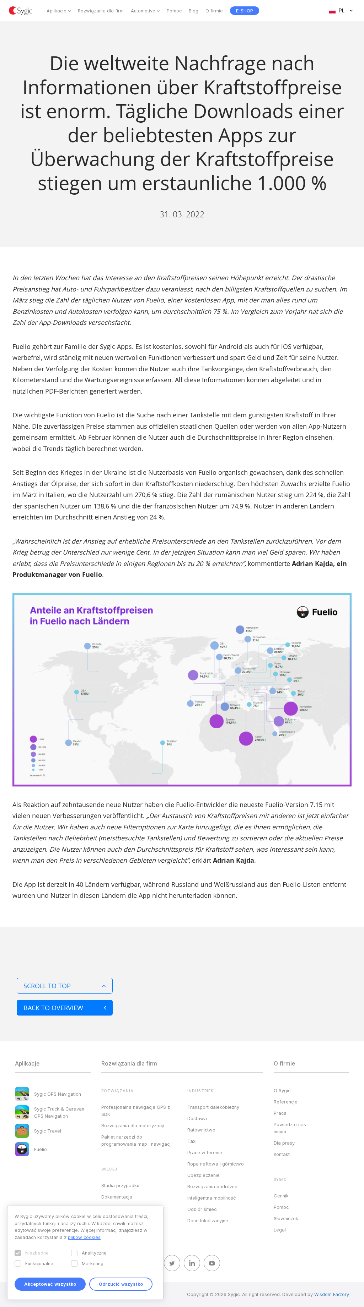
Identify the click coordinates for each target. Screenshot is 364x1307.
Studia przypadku (120, 1185)
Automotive (143, 10)
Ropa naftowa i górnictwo (215, 1164)
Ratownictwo (201, 1130)
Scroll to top (47, 985)
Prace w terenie (204, 1152)
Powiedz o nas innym (290, 1128)
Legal (280, 1230)
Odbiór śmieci (202, 1209)
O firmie (214, 10)
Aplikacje (56, 10)
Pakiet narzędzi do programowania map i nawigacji (136, 1140)
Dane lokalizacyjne (207, 1220)
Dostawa (197, 1118)
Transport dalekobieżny (213, 1107)
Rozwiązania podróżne (212, 1186)
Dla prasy (284, 1143)
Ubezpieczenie (203, 1175)
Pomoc (174, 10)
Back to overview (53, 1007)
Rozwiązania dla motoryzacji (132, 1125)
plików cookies (84, 1237)
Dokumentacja (116, 1197)
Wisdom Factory (331, 1294)
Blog (193, 10)
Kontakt (282, 1154)
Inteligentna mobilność (211, 1198)
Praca (280, 1113)
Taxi (192, 1141)
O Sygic (282, 1090)
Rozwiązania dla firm (101, 10)
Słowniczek (286, 1218)
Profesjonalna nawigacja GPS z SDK (135, 1110)
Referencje (286, 1102)
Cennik (281, 1195)
